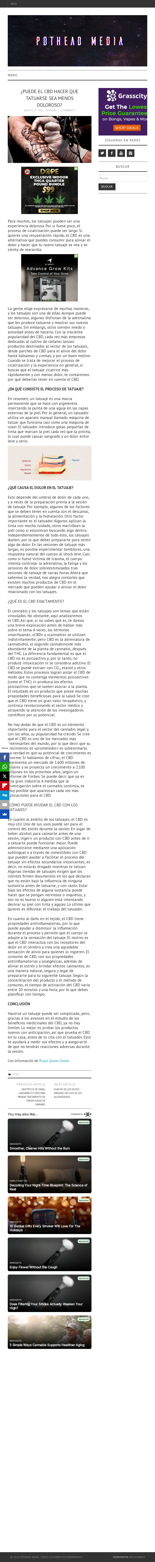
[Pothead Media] (77, 40)
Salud (15, 1074)
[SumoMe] (4, 814)
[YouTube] (121, 153)
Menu (12, 75)
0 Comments (67, 110)
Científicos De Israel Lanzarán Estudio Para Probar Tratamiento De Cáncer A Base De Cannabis (31, 1097)
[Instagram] (130, 153)
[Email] (4, 804)
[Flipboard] (4, 785)
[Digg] (4, 795)
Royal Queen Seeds (54, 1060)
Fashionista (120, 1557)
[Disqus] (49, 1397)
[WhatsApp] (4, 767)
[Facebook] (111, 153)
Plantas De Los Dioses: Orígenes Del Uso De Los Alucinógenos (68, 1093)
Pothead (51, 110)
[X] (4, 776)
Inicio (14, 3)
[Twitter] (102, 153)
